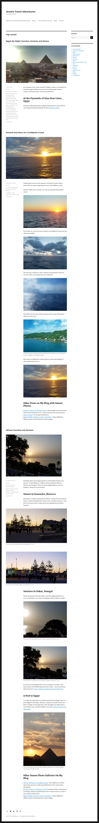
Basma (8, 98)
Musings (75, 68)
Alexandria (8, 96)
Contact (61, 20)
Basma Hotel (13, 98)
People (74, 72)
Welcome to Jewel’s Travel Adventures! (18, 20)
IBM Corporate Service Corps (80, 62)
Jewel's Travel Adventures (20, 11)
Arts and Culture (77, 49)
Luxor (16, 105)
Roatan (13, 194)
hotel (12, 103)
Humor (74, 60)
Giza (7, 101)
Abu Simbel (11, 93)
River (12, 114)
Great (10, 101)
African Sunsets (28, 415)
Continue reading (54, 108)
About (34, 20)
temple (16, 118)
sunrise (16, 116)
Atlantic (8, 488)
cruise (10, 100)
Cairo (7, 100)
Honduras (8, 189)
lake (7, 105)
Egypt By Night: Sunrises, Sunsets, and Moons (27, 41)
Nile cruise (15, 111)
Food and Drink (76, 54)
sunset (7, 118)
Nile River (8, 113)
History (74, 57)
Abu (7, 93)
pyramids (8, 114)
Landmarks (75, 65)
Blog (55, 20)
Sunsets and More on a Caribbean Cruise (25, 132)
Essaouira (12, 490)
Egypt (7, 91)
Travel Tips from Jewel (45, 20)
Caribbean (8, 192)
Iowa (74, 64)
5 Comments (9, 121)
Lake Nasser (12, 105)
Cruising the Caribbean (12, 187)
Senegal (12, 486)
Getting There (76, 55)
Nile (11, 111)
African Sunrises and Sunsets (19, 430)
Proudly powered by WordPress (27, 816)
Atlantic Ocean (14, 488)
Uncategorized (76, 75)
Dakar (7, 490)
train (7, 119)
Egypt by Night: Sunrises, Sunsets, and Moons (37, 417)
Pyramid (13, 113)
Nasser (7, 111)
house (15, 103)
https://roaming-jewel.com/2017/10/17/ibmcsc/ (48, 689)
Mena (7, 109)
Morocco (8, 485)
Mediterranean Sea (11, 108)
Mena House (12, 109)
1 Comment (9, 196)
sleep (7, 116)
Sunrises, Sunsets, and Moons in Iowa (35, 410)
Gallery (8, 89)
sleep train (11, 116)
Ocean (12, 492)
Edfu (14, 100)
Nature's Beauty (13, 91)
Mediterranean (9, 106)
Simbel (16, 114)
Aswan (13, 96)
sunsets (12, 118)
